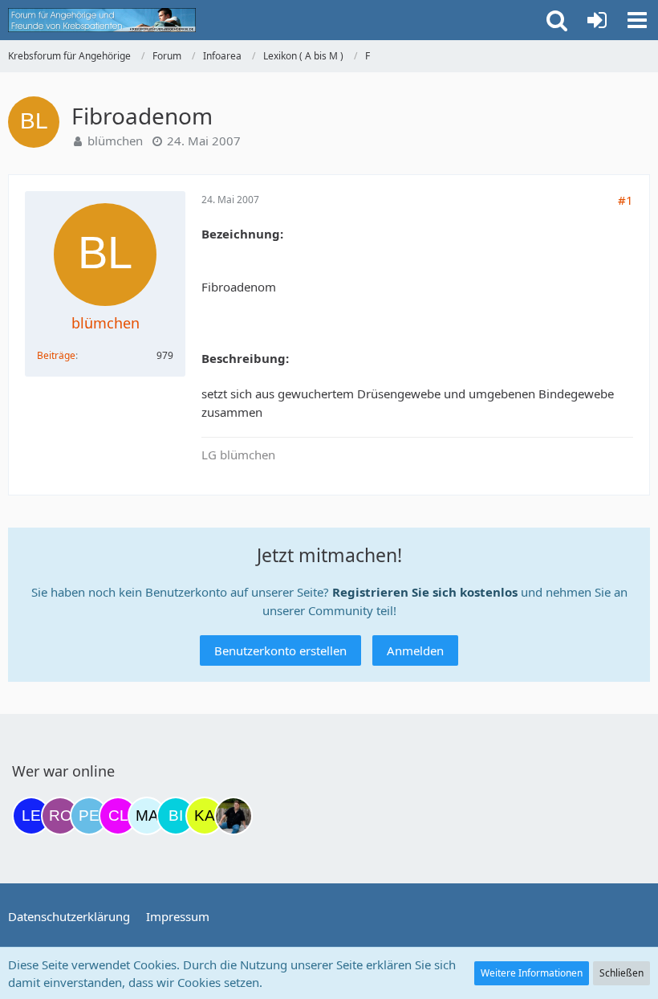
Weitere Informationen (532, 973)
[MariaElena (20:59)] (147, 816)
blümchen (115, 141)
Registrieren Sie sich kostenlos (425, 592)
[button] (637, 20)
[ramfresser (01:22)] (233, 816)
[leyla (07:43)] (31, 816)
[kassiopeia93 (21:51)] (204, 816)
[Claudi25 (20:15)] (118, 816)
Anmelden (415, 650)
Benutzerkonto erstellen (280, 650)
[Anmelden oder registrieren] (597, 20)
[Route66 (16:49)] (60, 816)
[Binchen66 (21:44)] (175, 816)
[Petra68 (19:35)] (89, 816)
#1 (625, 200)
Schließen (621, 973)
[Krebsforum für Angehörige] (102, 20)
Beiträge (56, 355)
